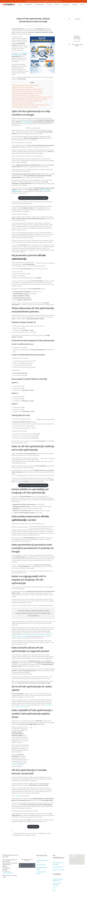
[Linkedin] (28, 871)
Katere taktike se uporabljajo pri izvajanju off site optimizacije (27, 93)
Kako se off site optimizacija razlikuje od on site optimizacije (27, 91)
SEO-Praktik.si (77, 39)
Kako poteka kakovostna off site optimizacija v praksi (25, 95)
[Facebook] (20, 871)
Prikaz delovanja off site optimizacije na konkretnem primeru (27, 89)
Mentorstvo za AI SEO (58, 870)
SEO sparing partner (58, 867)
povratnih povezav (25, 122)
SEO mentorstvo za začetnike (58, 863)
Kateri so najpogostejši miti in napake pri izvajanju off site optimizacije (29, 99)
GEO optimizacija (40, 865)
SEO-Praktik (16, 796)
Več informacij (33, 827)
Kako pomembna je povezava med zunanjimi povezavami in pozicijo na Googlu (32, 97)
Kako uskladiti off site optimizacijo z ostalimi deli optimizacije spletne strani (31, 105)
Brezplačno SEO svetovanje (57, 884)
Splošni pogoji (22, 882)
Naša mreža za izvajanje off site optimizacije (33, 198)
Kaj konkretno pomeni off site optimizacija (22, 87)
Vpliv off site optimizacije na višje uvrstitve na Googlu (25, 85)
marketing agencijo (17, 765)
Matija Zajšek (38, 26)
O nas (54, 888)
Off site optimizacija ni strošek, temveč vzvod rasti (24, 107)
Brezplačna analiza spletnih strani (58, 880)
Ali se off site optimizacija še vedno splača (23, 103)
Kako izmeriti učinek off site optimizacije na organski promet (27, 101)
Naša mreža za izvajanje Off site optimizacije (33, 485)
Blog (54, 890)
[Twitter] (24, 871)
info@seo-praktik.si (7, 873)
